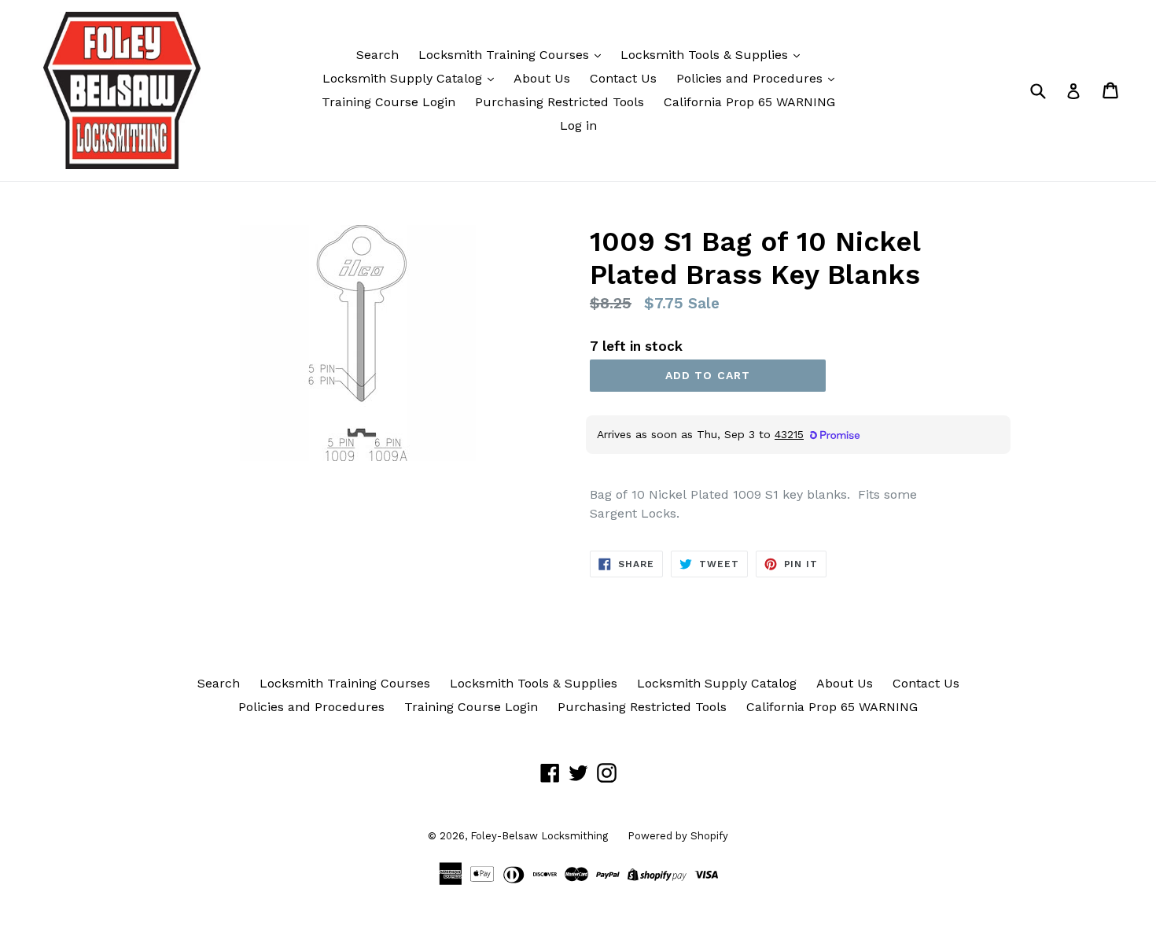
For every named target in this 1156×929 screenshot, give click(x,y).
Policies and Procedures (751, 78)
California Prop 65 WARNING (749, 101)
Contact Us (623, 78)
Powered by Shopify (678, 836)
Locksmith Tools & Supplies (706, 54)
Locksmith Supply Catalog (404, 78)
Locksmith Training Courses (505, 54)
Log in (578, 125)
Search (377, 54)
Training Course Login (388, 101)
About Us (542, 78)
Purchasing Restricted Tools (559, 101)
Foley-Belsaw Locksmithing (539, 836)
